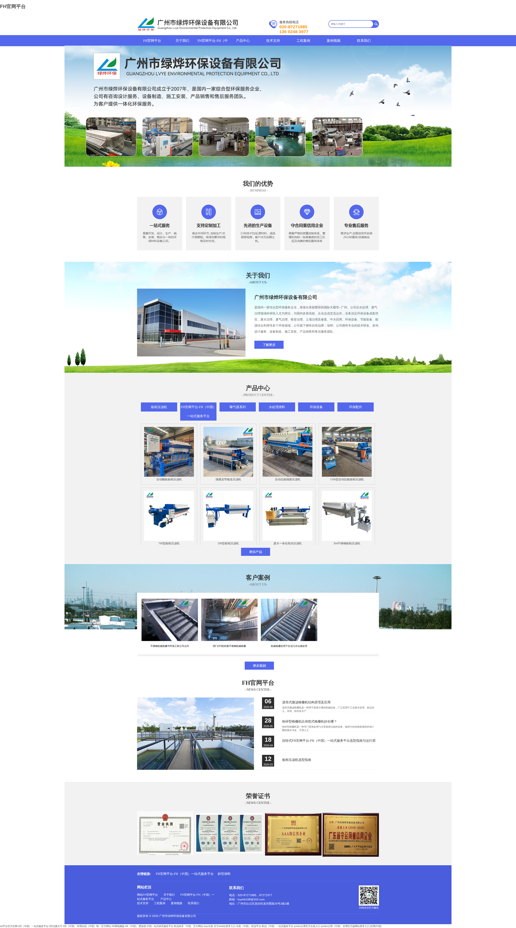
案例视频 (333, 41)
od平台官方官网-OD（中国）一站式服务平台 (24, 926)
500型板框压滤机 (228, 543)
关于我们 (182, 41)
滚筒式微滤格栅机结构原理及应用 (306, 702)
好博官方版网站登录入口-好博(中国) (362, 926)
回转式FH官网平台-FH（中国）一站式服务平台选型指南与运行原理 (330, 740)
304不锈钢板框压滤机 (346, 543)
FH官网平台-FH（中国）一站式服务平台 (213, 41)
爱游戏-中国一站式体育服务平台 (156, 926)
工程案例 (303, 41)
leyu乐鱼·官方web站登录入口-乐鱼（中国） (227, 926)
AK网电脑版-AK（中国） (124, 926)
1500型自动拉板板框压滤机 (347, 479)
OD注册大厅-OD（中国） (62, 926)
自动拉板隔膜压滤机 (287, 479)
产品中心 (243, 41)
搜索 (376, 24)
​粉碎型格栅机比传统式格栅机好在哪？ (309, 721)
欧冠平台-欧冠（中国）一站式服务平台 (272, 926)
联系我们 (364, 41)
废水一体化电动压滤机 (288, 543)
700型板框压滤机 (169, 543)
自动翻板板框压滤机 (169, 479)
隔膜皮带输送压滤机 (228, 479)
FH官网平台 (13, 6)
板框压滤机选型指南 (296, 759)
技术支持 (273, 41)
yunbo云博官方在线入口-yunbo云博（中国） (318, 926)
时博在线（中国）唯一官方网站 (94, 926)
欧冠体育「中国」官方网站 (188, 926)
